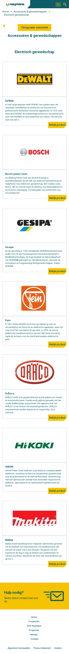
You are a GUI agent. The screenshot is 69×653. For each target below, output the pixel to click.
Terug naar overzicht (34, 27)
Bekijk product (57, 124)
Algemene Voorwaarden (19, 648)
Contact (35, 639)
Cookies (58, 648)
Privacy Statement (42, 648)
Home (34, 617)
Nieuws (34, 634)
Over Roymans (34, 626)
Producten (34, 621)
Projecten (34, 630)
